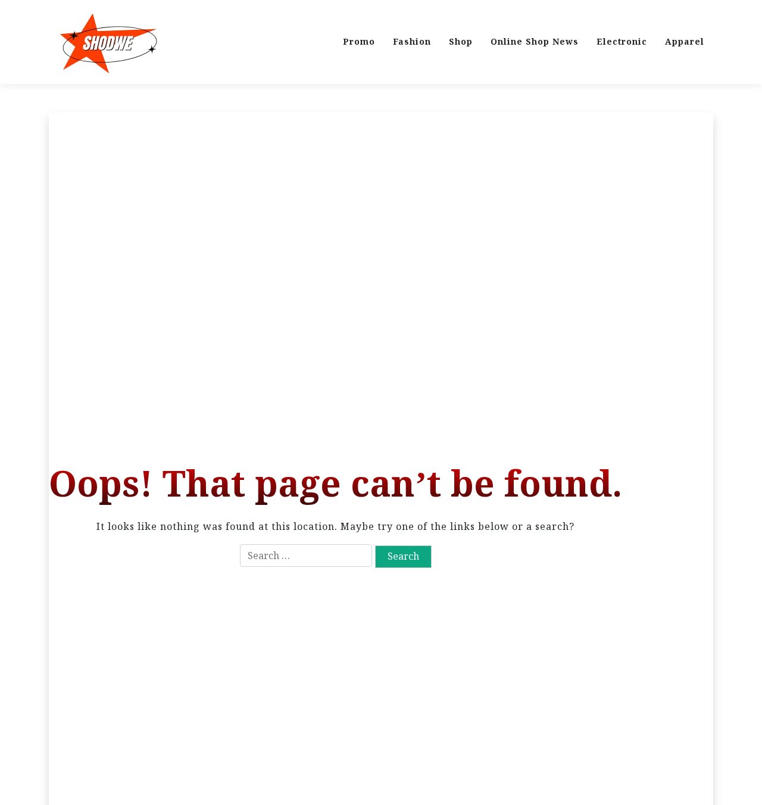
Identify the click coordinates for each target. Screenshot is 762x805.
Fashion (412, 41)
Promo (359, 41)
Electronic (622, 41)
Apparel (684, 41)
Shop (461, 41)
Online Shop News (535, 41)
